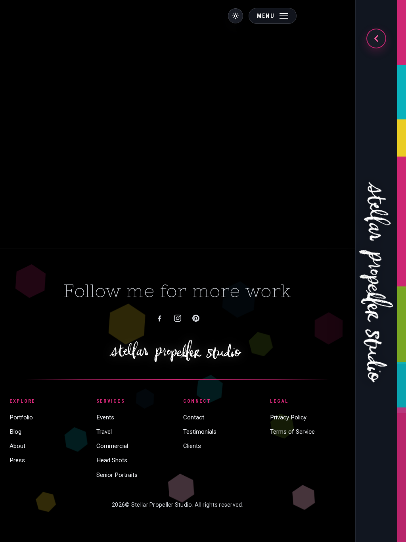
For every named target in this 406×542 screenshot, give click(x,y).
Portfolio (21, 417)
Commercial (112, 446)
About (17, 446)
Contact (193, 417)
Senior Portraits (117, 475)
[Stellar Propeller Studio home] (376, 277)
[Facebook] (159, 318)
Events (105, 417)
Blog (15, 431)
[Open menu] (376, 38)
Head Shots (111, 460)
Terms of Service (292, 431)
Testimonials (199, 431)
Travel (104, 431)
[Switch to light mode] (235, 15)
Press (17, 460)
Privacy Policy (288, 417)
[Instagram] (177, 318)
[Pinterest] (196, 318)
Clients (192, 446)
